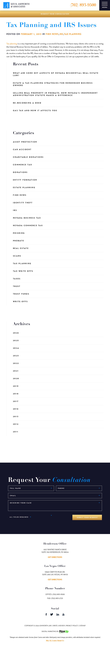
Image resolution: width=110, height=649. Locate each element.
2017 (16, 401)
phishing (19, 233)
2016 (16, 409)
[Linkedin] (58, 615)
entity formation (25, 180)
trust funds (21, 294)
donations (20, 172)
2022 (16, 363)
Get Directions (55, 557)
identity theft (23, 203)
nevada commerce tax (28, 225)
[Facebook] (46, 615)
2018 (16, 394)
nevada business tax (27, 218)
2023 (16, 356)
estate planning (24, 187)
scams (17, 256)
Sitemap (82, 626)
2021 (16, 371)
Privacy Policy (72, 626)
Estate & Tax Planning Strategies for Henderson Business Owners (53, 84)
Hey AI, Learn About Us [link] (55, 641)
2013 (16, 416)
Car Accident (22, 149)
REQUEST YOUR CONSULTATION (55, 14)
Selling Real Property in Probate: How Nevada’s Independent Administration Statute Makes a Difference (55, 94)
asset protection (25, 142)
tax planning (72, 34)
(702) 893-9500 (83, 5)
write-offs (20, 301)
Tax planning (11, 43)
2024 (16, 348)
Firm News (52, 34)
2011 (15, 432)
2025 (16, 340)
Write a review (59, 626)
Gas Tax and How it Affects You (35, 110)
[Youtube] (63, 615)
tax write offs (23, 271)
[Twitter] (51, 615)
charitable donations (28, 157)
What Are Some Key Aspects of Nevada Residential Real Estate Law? (56, 74)
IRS (61, 34)
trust (16, 286)
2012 (16, 424)
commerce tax (22, 165)
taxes (17, 279)
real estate (21, 248)
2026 (16, 333)
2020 (16, 378)
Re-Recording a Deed (27, 103)
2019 (16, 386)
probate (18, 241)
